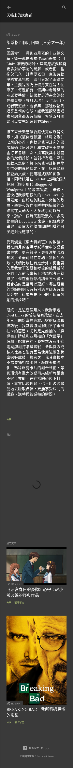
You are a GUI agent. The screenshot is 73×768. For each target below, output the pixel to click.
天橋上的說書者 (19, 15)
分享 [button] (8, 419)
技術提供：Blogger (39, 748)
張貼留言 (19, 602)
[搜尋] (64, 6)
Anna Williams (45, 756)
